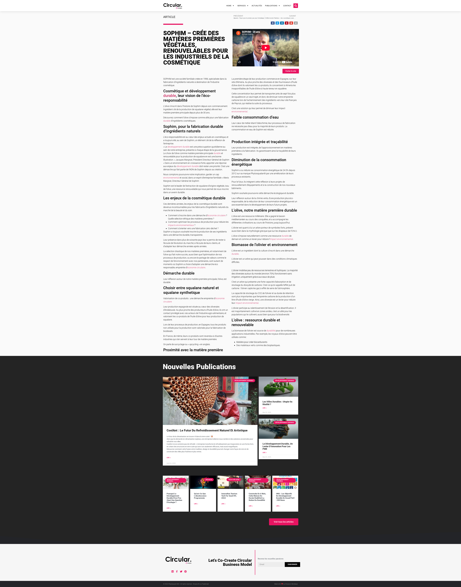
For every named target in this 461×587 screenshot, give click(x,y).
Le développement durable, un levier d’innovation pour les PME (278, 446)
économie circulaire (216, 215)
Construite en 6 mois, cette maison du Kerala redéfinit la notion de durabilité (257, 497)
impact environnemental (281, 239)
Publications (271, 6)
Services (241, 6)
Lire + (169, 457)
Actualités (257, 6)
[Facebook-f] (177, 571)
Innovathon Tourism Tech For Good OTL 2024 (229, 496)
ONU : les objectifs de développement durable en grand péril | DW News (285, 497)
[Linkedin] (172, 571)
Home (228, 6)
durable (169, 95)
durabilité (271, 330)
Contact (287, 6)
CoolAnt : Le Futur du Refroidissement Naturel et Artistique (207, 430)
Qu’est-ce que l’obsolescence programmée (200, 496)
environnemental (171, 177)
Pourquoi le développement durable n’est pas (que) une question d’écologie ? (174, 498)
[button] (295, 5)
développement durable (178, 146)
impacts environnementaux (181, 225)
